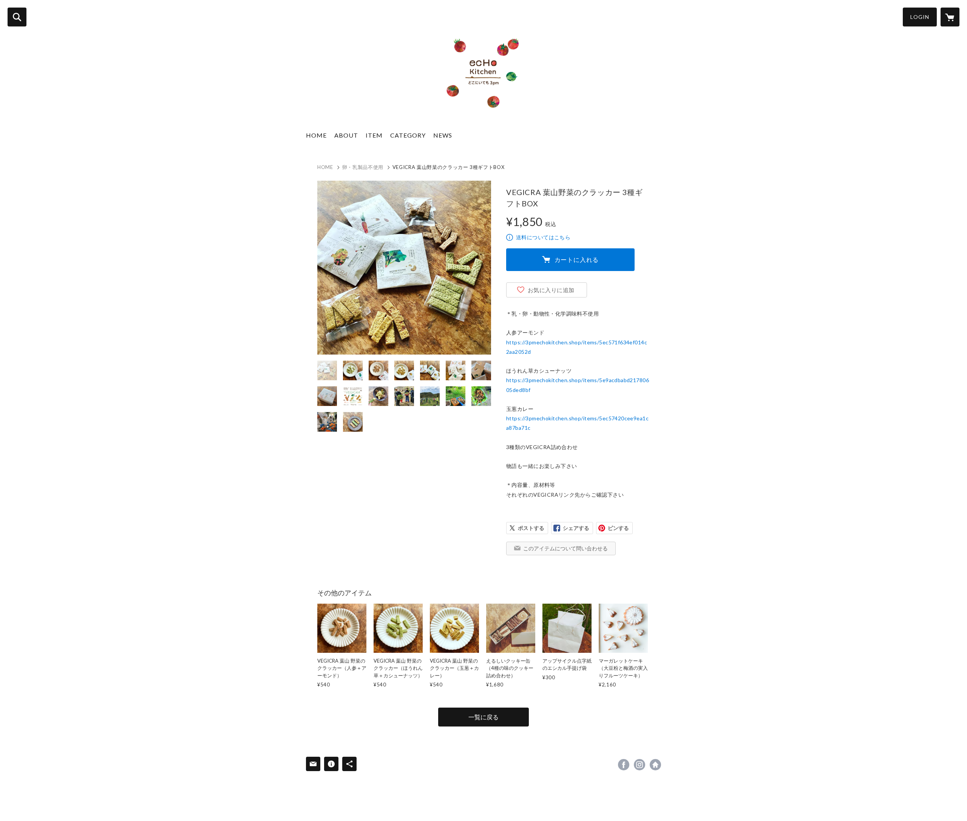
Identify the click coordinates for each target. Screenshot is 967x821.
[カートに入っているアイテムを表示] (950, 17)
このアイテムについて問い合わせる (565, 548)
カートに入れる (577, 259)
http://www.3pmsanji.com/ (655, 764)
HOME (316, 135)
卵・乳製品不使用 (362, 167)
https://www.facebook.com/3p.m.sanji (623, 764)
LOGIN (919, 17)
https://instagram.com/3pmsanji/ (639, 764)
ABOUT (346, 135)
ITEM (374, 135)
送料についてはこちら (543, 237)
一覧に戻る (483, 716)
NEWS (442, 135)
